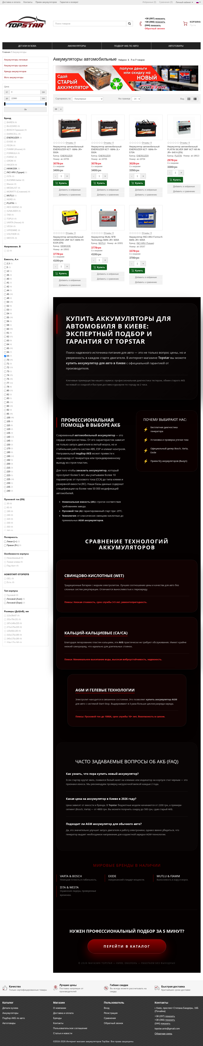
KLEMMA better (14, 180)
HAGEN (10, 165)
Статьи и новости (62, 1033)
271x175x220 (13, 627)
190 (8, 456)
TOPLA (10, 219)
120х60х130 (12, 631)
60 (8, 329)
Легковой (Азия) (14, 599)
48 (8, 298)
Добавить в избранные (70, 190)
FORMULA (12, 153)
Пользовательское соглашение (70, 1028)
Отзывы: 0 (70, 143)
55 (8, 317)
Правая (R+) (12, 545)
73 (8, 371)
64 (8, 344)
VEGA (10, 226)
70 (8, 360)
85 (8, 402)
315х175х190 (13, 635)
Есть (9, 582)
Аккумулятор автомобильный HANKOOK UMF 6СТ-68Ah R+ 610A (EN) (68, 240)
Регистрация (111, 1013)
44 (8, 290)
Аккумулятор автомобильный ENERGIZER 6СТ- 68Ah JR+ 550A (68, 149)
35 (8, 275)
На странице (124, 99)
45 (8, 294)
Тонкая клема (13, 562)
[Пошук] (129, 23)
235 (8, 487)
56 (8, 321)
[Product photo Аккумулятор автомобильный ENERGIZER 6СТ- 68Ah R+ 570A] (146, 127)
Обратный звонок (155, 28)
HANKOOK (12, 169)
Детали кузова (10, 1008)
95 (8, 414)
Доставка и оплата (63, 1013)
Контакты (58, 1023)
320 (8, 519)
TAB (9, 215)
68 (8, 356)
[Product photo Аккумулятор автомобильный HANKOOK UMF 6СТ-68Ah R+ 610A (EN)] (69, 217)
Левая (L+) (12, 541)
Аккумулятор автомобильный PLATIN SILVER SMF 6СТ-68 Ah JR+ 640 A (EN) (183, 149)
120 (8, 429)
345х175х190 (13, 639)
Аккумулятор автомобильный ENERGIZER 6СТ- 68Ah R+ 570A (144, 149)
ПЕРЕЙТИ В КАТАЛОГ (127, 946)
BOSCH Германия (15, 130)
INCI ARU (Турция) (15, 172)
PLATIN (10, 203)
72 (8, 367)
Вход (106, 1008)
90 (8, 406)
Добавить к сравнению (70, 195)
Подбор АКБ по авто (13, 1018)
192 (8, 460)
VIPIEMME (12, 230)
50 (8, 302)
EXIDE (10, 142)
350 (8, 527)
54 (8, 313)
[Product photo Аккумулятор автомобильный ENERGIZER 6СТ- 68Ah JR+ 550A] (69, 127)
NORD (10, 199)
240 (8, 491)
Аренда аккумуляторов (15, 71)
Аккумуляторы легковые (16, 60)
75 (8, 379)
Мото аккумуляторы (13, 77)
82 (8, 394)
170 (8, 448)
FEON (10, 145)
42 (8, 287)
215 (8, 468)
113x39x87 (12, 616)
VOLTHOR (11, 234)
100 (8, 418)
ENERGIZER (13, 138)
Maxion (10, 184)
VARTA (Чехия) (14, 223)
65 (8, 348)
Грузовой (11, 595)
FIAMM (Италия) (15, 149)
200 (8, 464)
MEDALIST (12, 188)
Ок (25, 109)
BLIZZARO (12, 126)
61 (8, 333)
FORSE (10, 157)
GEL (9, 579)
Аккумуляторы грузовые (15, 66)
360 (8, 531)
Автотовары (9, 1023)
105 (8, 421)
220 (8, 472)
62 (8, 337)
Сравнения (110, 1018)
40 (8, 279)
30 (8, 504)
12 (8, 251)
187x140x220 (13, 623)
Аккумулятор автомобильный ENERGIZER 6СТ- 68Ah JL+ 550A (106, 149)
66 (8, 352)
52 (8, 306)
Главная (6, 52)
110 (8, 425)
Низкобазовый (13, 558)
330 (8, 523)
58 (8, 325)
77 (8, 383)
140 (8, 437)
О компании (59, 1008)
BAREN (10, 122)
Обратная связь (163, 1033)
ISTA (9, 176)
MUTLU (10, 196)
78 (8, 387)
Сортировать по (63, 99)
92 (8, 410)
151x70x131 (12, 619)
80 (8, 391)
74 (8, 375)
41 (8, 283)
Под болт (11, 566)
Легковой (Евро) (14, 603)
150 (8, 445)
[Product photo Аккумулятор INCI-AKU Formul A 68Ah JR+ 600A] (146, 217)
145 (8, 441)
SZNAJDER (12, 211)
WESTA (10, 238)
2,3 (8, 263)
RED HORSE (13, 207)
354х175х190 (13, 642)
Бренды (57, 1018)
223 (8, 475)
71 (8, 364)
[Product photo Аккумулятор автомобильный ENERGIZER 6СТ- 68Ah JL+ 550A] (107, 127)
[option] (126, 78)
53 (8, 310)
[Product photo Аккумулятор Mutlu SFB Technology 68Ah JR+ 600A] (107, 217)
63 (8, 341)
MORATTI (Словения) (17, 192)
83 (8, 398)
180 (8, 452)
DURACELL (12, 134)
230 (8, 483)
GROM (10, 161)
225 (8, 479)
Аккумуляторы (10, 1013)
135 (8, 433)
